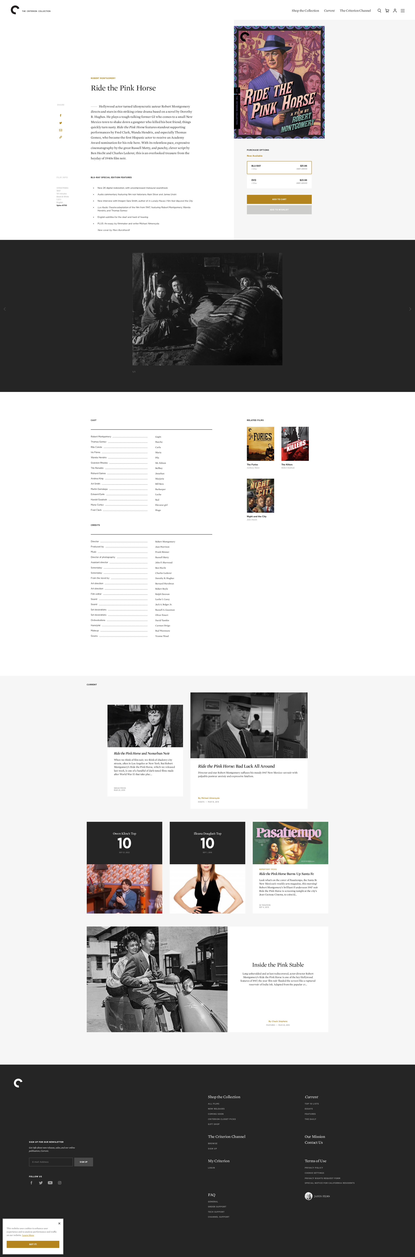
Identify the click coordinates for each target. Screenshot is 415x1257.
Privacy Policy (314, 1168)
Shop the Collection (305, 10)
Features (270, 1025)
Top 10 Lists (312, 1104)
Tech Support (216, 1212)
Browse (212, 1143)
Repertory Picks (268, 869)
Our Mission (315, 1136)
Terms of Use (315, 1160)
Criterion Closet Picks (222, 1119)
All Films (213, 1104)
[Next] (409, 309)
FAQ (211, 1194)
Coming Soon (216, 1114)
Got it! (33, 1244)
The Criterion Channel (355, 10)
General (213, 1201)
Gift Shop (214, 1124)
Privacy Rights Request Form (322, 1178)
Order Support (217, 1206)
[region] (33, 1236)
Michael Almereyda (210, 798)
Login (211, 1168)
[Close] (59, 1223)
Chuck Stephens (279, 1021)
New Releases (216, 1109)
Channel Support (218, 1217)
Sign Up (212, 1148)
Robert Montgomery (103, 78)
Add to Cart (279, 199)
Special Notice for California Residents (330, 1183)
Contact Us (314, 1142)
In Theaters (265, 905)
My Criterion (219, 1160)
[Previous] (5, 309)
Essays (201, 802)
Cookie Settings (314, 1173)
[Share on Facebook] (60, 116)
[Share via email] (60, 130)
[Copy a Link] (60, 137)
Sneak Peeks (120, 788)
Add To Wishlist (279, 209)
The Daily (310, 1119)
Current (329, 10)
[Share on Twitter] (60, 123)
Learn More (28, 1235)
